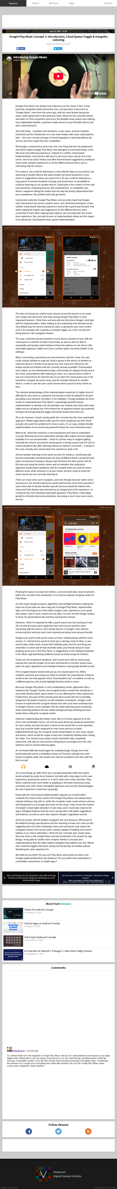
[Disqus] (58, 1007)
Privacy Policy (111, 1187)
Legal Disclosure (99, 1187)
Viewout (65, 904)
